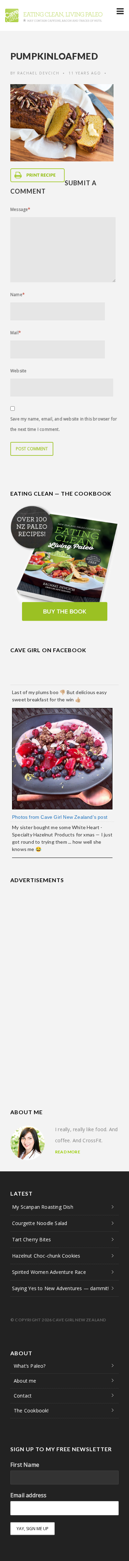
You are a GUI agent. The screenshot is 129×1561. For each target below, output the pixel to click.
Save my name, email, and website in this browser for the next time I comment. (63, 424)
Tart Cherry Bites (31, 1239)
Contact (23, 1395)
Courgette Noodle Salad (39, 1223)
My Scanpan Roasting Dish (42, 1207)
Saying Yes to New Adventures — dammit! (60, 1288)
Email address (28, 1495)
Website (18, 371)
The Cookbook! (31, 1410)
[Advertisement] (62, 935)
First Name (24, 1465)
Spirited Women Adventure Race (49, 1272)
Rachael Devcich (38, 73)
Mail (15, 333)
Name (17, 295)
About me (25, 1380)
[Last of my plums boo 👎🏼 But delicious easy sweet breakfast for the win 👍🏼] (62, 758)
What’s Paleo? (30, 1366)
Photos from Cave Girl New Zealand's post (59, 817)
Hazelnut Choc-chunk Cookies (46, 1255)
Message (20, 209)
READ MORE (67, 1151)
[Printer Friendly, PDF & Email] (37, 175)
